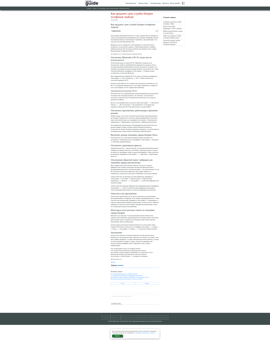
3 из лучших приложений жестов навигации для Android (128, 250)
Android (95, 8)
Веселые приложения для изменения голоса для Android (128, 254)
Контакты (116, 317)
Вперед (147, 283)
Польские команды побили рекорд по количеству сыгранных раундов (171, 42)
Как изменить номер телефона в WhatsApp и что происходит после (132, 252)
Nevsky (113, 262)
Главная (89, 8)
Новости (165, 3)
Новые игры (143, 3)
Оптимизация (155, 3)
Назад (122, 283)
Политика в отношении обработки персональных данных (144, 317)
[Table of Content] (157, 31)
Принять (117, 336)
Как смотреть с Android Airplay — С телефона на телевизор (129, 256)
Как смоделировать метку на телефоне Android (125, 248)
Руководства (131, 3)
